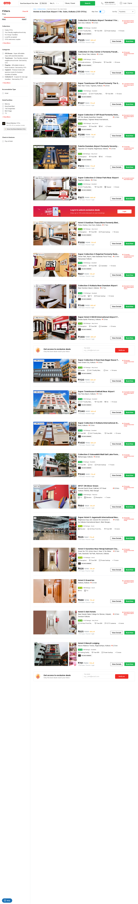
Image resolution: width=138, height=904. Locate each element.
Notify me (122, 350)
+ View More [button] (6, 43)
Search (87, 3)
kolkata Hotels (42, 9)
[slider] (3, 17)
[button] (25, 11)
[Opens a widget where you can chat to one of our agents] (7, 900)
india (34, 9)
